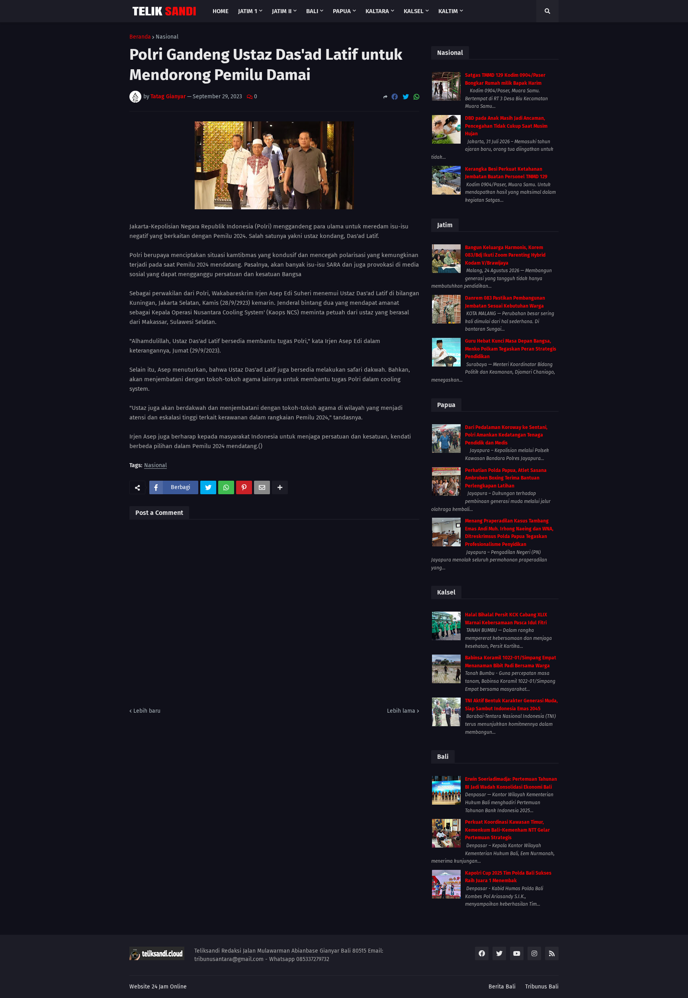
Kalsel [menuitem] (414, 11)
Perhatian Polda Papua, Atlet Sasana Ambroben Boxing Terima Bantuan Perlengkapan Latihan (506, 478)
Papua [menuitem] (342, 11)
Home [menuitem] (221, 11)
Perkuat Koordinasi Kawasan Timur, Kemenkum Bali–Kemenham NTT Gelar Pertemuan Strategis (507, 829)
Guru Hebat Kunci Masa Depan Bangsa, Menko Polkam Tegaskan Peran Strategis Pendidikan (510, 348)
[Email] (262, 487)
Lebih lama (401, 711)
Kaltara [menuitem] (377, 11)
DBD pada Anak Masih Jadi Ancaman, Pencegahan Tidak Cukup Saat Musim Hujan (506, 125)
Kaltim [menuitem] (448, 11)
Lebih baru (146, 711)
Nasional (167, 37)
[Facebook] (394, 97)
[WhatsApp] (416, 97)
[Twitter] (406, 97)
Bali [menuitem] (312, 11)
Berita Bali (502, 986)
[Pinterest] (244, 487)
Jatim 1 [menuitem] (247, 11)
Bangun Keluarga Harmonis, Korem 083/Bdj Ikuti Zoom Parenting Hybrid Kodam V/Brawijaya (505, 255)
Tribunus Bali (542, 986)
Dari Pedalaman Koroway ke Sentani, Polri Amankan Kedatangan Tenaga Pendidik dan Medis (506, 435)
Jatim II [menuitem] (281, 11)
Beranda (140, 37)
